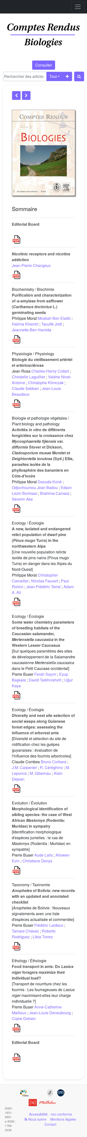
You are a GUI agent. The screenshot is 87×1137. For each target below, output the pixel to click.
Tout (53, 76)
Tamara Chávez (25, 931)
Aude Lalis (43, 855)
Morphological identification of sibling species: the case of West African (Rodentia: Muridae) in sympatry (42, 817)
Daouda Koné (50, 481)
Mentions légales (63, 1119)
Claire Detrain (24, 1018)
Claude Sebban (25, 388)
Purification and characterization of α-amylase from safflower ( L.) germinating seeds (42, 303)
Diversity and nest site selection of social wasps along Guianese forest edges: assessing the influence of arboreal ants (43, 724)
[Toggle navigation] (78, 7)
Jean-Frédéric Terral (43, 586)
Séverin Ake (22, 499)
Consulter (43, 65)
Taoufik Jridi (51, 324)
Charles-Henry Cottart (50, 371)
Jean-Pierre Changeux (31, 265)
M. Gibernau (40, 773)
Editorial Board (25, 224)
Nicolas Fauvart (44, 581)
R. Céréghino (51, 767)
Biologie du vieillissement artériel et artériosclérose (42, 362)
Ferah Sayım (45, 674)
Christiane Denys (37, 861)
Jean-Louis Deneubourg (50, 1012)
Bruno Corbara (53, 761)
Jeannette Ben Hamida (31, 330)
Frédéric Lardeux (48, 925)
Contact (50, 1124)
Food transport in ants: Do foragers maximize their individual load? (42, 972)
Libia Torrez (43, 937)
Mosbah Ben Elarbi (54, 318)
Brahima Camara (54, 493)
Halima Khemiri (25, 324)
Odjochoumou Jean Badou (35, 487)
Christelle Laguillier (28, 377)
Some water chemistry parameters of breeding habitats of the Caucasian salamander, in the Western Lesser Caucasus (43, 633)
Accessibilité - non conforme (50, 1114)
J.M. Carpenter (24, 767)
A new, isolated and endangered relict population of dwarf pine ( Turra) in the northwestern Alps (41, 537)
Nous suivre (36, 1119)
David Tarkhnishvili (45, 680)
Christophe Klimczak (46, 382)
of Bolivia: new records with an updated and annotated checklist (43, 896)
